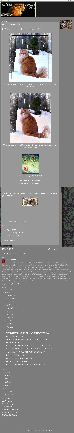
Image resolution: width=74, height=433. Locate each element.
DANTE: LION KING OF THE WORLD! (18, 361)
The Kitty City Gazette (9, 415)
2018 (7, 293)
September (10, 305)
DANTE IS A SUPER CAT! (15, 342)
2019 (7, 290)
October (10, 302)
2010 (7, 392)
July (8, 311)
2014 (7, 379)
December (10, 295)
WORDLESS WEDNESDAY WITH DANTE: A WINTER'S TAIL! (26, 365)
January (10, 330)
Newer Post (7, 248)
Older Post (53, 248)
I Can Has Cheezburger (10, 409)
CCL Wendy (12, 260)
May (8, 318)
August (9, 308)
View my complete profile (10, 284)
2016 (7, 373)
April (8, 321)
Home (30, 248)
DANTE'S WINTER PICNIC (14, 336)
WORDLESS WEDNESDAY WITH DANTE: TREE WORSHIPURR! (27, 333)
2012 (7, 385)
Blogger (49, 430)
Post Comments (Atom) (19, 254)
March (9, 324)
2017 (7, 369)
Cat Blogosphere (7, 401)
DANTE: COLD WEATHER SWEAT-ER (19, 358)
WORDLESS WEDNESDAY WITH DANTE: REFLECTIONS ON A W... (28, 346)
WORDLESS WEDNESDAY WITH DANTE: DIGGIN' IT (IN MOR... (27, 339)
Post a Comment (9, 241)
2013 (7, 382)
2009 (7, 395)
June (9, 314)
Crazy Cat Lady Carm (9, 404)
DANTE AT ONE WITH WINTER (16, 355)
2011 (6, 388)
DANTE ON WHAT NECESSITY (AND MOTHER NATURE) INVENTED (29, 349)
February (10, 327)
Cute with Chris (7, 407)
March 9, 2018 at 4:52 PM (13, 236)
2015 (7, 376)
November (10, 299)
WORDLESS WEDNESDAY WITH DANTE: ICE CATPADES (25, 352)
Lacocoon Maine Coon (9, 412)
